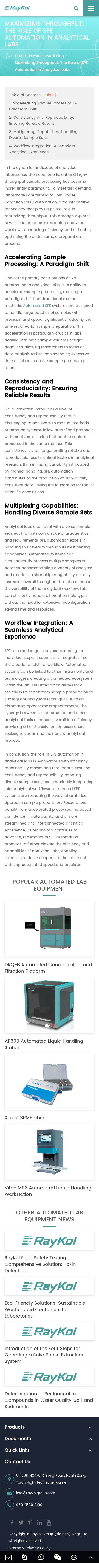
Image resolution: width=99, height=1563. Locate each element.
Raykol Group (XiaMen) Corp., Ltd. (59, 1534)
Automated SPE (37, 306)
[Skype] (25, 1557)
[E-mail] (8, 1557)
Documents (18, 1439)
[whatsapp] (41, 1557)
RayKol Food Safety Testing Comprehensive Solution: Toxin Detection (40, 1264)
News (34, 56)
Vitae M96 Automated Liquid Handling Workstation (48, 1191)
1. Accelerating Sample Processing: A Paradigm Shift (43, 106)
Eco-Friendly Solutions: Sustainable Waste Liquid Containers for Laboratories (45, 1310)
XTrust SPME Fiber (24, 1118)
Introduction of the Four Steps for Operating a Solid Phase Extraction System (44, 1355)
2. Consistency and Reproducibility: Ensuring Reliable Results (41, 121)
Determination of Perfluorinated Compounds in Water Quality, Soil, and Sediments (49, 1400)
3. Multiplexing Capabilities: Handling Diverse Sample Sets (43, 135)
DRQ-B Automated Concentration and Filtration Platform (48, 968)
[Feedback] (74, 1557)
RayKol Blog (53, 56)
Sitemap (16, 1548)
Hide (49, 95)
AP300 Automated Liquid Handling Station (44, 1044)
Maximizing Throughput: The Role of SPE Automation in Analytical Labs (51, 66)
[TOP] (90, 1557)
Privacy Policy (38, 1548)
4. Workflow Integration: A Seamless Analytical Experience (42, 149)
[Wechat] (58, 1557)
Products (15, 1427)
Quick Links (17, 1450)
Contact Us (17, 1462)
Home (20, 56)
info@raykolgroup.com (35, 1493)
